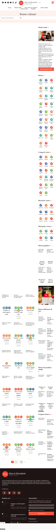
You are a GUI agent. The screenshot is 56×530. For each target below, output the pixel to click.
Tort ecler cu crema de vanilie (42, 281)
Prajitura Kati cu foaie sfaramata (50, 456)
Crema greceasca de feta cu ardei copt (18, 312)
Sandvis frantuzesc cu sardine (6, 449)
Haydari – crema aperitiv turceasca (18, 340)
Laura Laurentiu (33, 521)
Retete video (18, 7)
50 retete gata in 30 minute (42, 263)
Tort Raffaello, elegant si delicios (49, 432)
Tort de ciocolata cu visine (50, 319)
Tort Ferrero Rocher (50, 420)
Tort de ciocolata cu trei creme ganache (50, 331)
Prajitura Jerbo (50, 387)
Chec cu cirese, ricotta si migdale (18, 393)
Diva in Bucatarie (31, 2)
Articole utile (24, 8)
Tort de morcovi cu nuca (50, 356)
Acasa (9, 7)
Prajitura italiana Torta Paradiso (18, 449)
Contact (33, 8)
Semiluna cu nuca (42, 387)
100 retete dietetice (50, 262)
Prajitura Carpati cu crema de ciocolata (50, 444)
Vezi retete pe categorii (31, 7)
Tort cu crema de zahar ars (50, 281)
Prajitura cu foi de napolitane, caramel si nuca (42, 406)
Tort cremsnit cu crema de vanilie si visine (50, 343)
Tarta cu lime (30, 310)
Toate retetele (44, 7)
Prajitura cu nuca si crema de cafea (50, 406)
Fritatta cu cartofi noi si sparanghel (18, 421)
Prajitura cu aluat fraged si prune (6, 312)
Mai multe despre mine (46, 69)
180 (21, 462)
